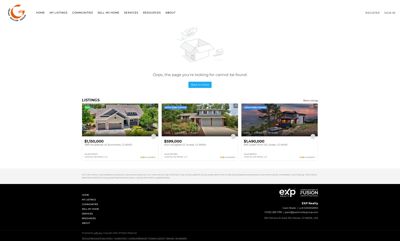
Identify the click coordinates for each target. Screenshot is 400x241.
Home (40, 12)
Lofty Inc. (98, 233)
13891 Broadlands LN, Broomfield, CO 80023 (108, 144)
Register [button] (372, 12)
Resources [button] (152, 12)
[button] (17, 13)
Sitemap (170, 238)
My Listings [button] (59, 12)
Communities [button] (82, 12)
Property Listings (156, 238)
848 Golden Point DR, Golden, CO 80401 (266, 144)
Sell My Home (108, 12)
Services (131, 12)
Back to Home (200, 84)
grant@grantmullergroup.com (301, 212)
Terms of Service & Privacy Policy (97, 238)
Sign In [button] (389, 12)
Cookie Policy (120, 238)
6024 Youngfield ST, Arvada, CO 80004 (185, 144)
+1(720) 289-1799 (273, 212)
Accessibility (181, 238)
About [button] (170, 12)
